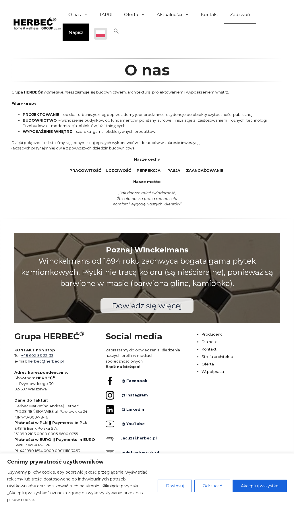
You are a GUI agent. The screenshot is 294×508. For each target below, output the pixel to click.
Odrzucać (212, 485)
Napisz (76, 32)
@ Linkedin (132, 409)
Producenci (212, 334)
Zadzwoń (240, 14)
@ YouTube (133, 423)
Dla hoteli (210, 341)
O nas (74, 14)
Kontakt (209, 14)
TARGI (106, 14)
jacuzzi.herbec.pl (139, 438)
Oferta (131, 14)
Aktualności (169, 14)
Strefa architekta (217, 356)
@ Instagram (134, 395)
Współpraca (213, 371)
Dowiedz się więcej (147, 305)
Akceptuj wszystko (259, 485)
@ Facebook (134, 380)
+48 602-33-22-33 (37, 355)
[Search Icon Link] (116, 32)
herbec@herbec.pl (46, 361)
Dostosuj (175, 485)
